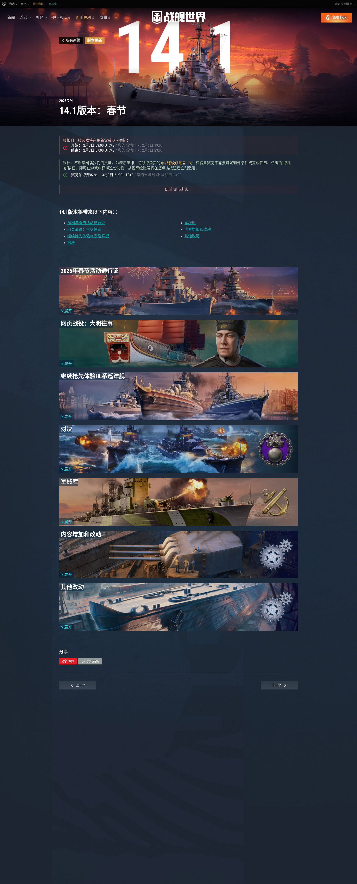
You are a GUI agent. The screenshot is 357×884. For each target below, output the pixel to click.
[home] (179, 17)
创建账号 (349, 3)
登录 (337, 3)
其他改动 (192, 236)
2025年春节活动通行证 (86, 223)
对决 (71, 242)
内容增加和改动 (197, 229)
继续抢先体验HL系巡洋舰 (88, 236)
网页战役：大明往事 (84, 229)
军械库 (190, 223)
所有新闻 (73, 40)
